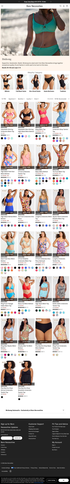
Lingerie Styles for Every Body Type (60, 433)
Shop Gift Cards (32, 436)
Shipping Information (34, 429)
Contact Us (31, 433)
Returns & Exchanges (34, 431)
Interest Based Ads (43, 467)
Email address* (4, 434)
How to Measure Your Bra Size (59, 436)
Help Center (31, 426)
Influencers (3, 454)
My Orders (54, 449)
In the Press (4, 447)
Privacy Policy (34, 467)
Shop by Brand (32, 438)
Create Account (56, 447)
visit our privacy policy (38, 482)
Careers (3, 445)
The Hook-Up (55, 438)
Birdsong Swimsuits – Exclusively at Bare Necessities (24, 410)
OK (63, 480)
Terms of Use (52, 467)
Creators (3, 452)
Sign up (18, 438)
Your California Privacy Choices (21, 467)
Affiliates (3, 449)
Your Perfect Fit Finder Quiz (58, 426)
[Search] (60, 6)
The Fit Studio (55, 429)
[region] (35, 480)
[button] (1, 6)
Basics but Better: (35, 1)
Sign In (53, 445)
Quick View (9, 125)
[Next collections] (67, 82)
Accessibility (5, 471)
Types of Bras (55, 431)
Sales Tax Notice (61, 467)
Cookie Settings (51, 480)
